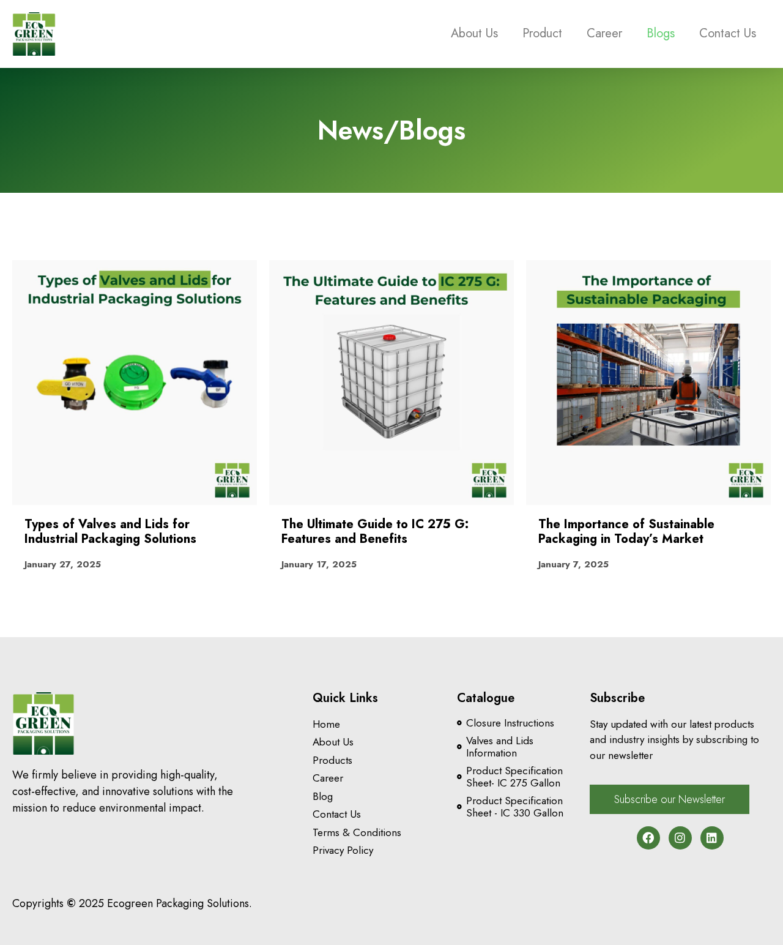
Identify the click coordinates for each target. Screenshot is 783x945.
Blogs (661, 33)
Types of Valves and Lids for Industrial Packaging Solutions (110, 531)
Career (604, 33)
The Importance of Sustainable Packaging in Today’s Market (626, 531)
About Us (474, 33)
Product (542, 33)
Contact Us (727, 33)
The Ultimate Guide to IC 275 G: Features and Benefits (375, 531)
